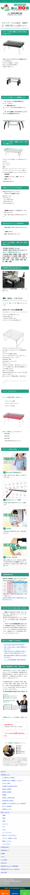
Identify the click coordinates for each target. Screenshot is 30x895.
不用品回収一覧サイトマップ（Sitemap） (10, 869)
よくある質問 (4, 859)
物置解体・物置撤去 (6, 792)
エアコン (4, 829)
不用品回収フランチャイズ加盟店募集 (9, 866)
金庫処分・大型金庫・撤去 (8, 797)
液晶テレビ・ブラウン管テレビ (9, 835)
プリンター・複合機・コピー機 (9, 838)
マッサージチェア (6, 844)
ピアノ (3, 826)
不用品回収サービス (5, 774)
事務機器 (4, 794)
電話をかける (5, 893)
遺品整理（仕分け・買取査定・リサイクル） (12, 780)
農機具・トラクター (6, 841)
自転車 (3, 821)
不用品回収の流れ (5, 847)
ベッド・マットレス (6, 832)
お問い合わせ (4, 863)
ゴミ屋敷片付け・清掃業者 (8, 777)
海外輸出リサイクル (6, 809)
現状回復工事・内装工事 (7, 800)
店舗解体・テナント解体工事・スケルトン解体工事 (14, 803)
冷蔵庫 (3, 818)
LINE (25, 893)
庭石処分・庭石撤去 (6, 789)
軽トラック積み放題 (6, 806)
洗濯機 (3, 815)
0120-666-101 (16, 13)
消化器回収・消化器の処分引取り (10, 786)
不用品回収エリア (5, 850)
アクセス (3, 856)
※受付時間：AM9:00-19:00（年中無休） (13, 725)
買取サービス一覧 (5, 812)
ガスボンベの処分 (6, 783)
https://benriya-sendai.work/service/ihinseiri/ (14, 644)
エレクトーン (5, 823)
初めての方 (3, 771)
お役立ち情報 (4, 872)
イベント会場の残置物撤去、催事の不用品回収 (14, 659)
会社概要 (3, 853)
